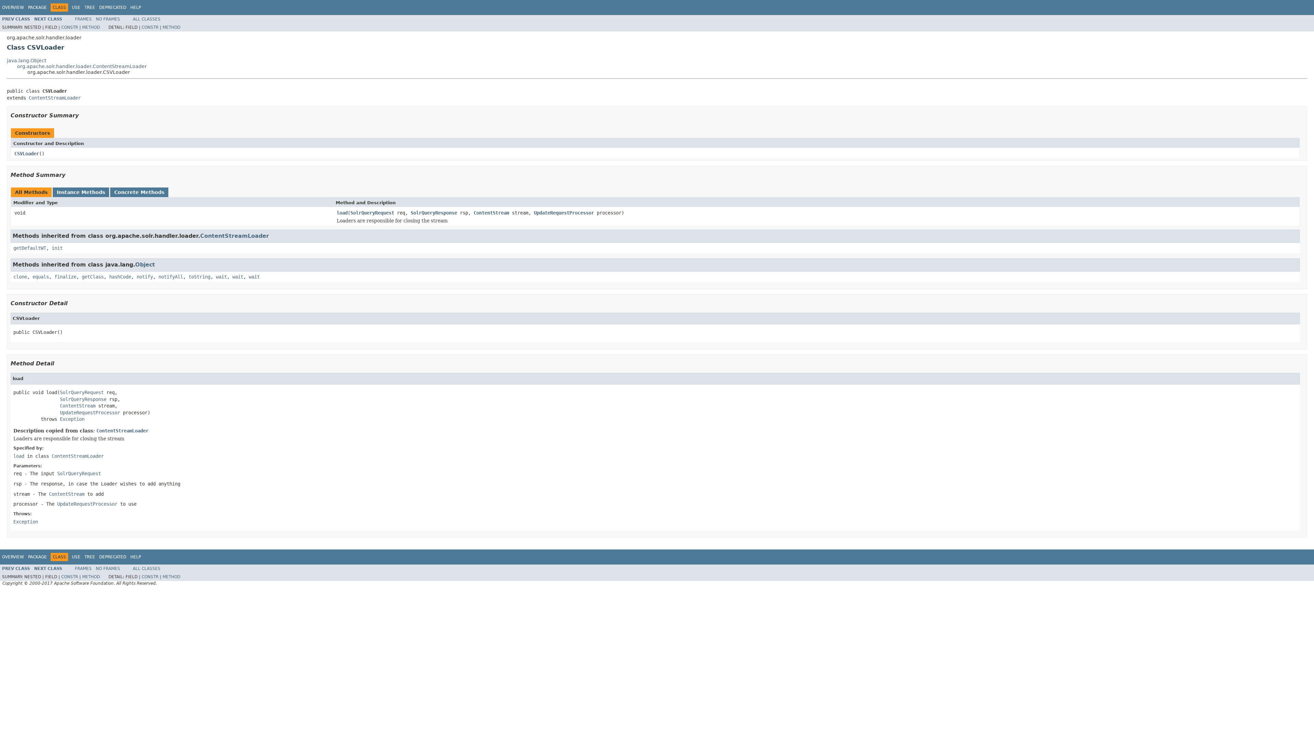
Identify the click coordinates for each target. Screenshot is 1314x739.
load (342, 213)
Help (135, 7)
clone (20, 277)
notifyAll (170, 277)
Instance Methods (81, 192)
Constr (69, 27)
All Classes (146, 19)
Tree (90, 7)
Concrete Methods (139, 192)
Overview (13, 7)
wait (221, 277)
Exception (72, 419)
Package (37, 7)
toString (199, 277)
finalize (65, 277)
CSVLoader (26, 153)
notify (145, 277)
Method (91, 27)
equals (41, 277)
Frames (83, 19)
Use (76, 7)
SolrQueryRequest (372, 213)
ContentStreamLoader (55, 98)
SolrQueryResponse (434, 213)
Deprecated (112, 7)
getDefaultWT (29, 248)
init (57, 248)
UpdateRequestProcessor (564, 213)
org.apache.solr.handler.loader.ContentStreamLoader (82, 66)
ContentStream (491, 213)
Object (145, 264)
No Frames (108, 19)
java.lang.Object (26, 60)
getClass (93, 277)
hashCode (120, 277)
